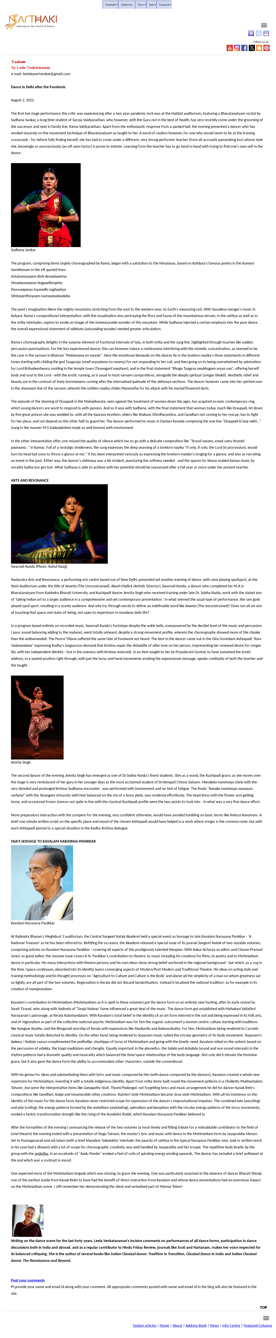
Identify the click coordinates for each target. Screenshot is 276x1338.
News (214, 1326)
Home (164, 1326)
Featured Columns (258, 1326)
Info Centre (231, 1326)
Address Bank (196, 1326)
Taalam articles (144, 1326)
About (177, 1326)
